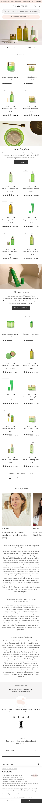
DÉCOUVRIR (21, 162)
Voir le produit (21, 308)
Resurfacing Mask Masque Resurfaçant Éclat (22, 608)
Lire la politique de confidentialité (12, 794)
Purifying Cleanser (33, 659)
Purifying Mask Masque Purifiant (15, 620)
